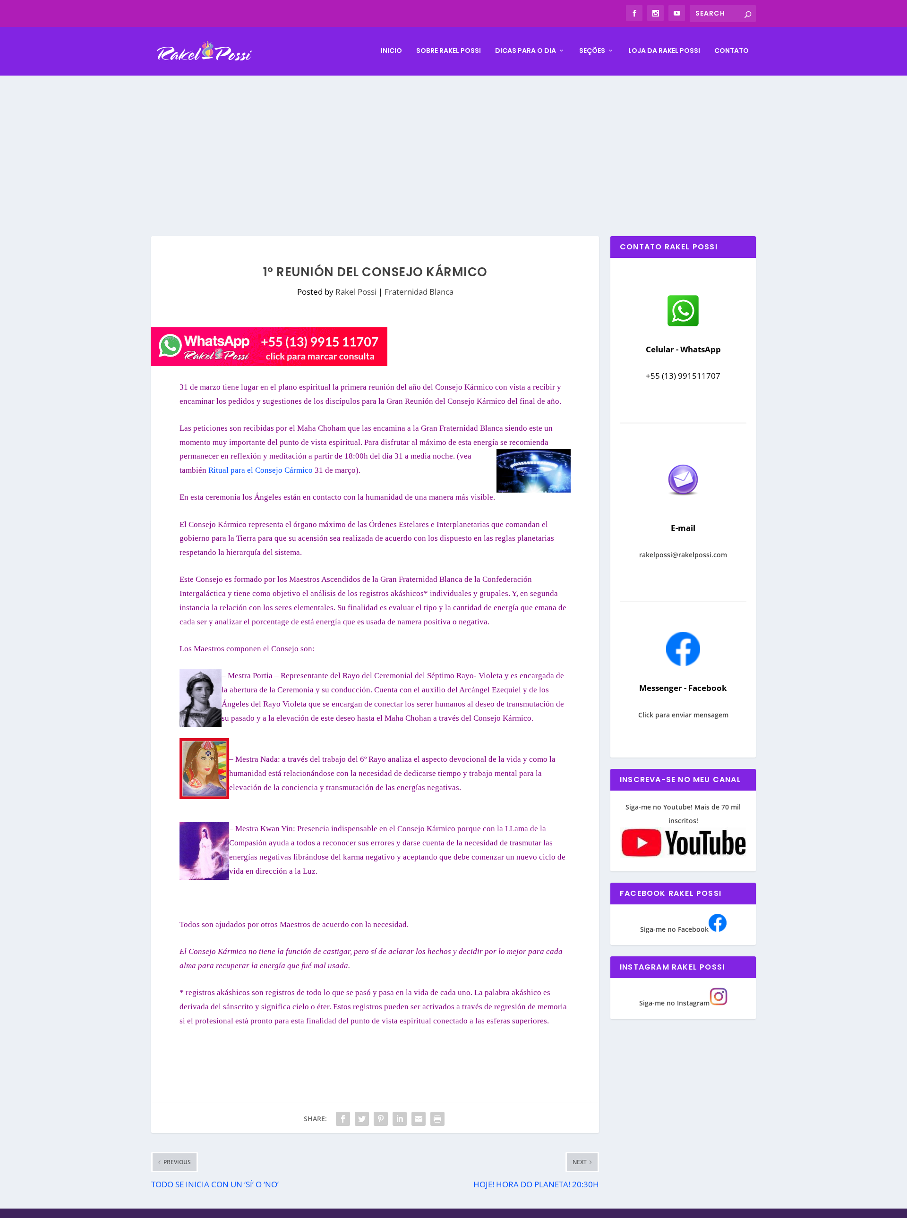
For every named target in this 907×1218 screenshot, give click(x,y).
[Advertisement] (453, 146)
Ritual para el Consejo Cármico (261, 470)
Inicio (391, 51)
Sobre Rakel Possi (448, 51)
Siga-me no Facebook (674, 929)
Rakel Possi (355, 291)
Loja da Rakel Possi (664, 51)
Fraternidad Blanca (419, 291)
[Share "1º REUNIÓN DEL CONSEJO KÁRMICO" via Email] (418, 1118)
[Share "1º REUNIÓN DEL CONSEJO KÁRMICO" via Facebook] (343, 1118)
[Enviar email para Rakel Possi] (683, 503)
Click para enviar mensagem (683, 714)
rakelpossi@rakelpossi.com (683, 554)
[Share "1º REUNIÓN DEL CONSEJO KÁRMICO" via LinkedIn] (399, 1118)
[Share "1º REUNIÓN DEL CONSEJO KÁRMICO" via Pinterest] (380, 1118)
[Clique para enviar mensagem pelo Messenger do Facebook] (683, 663)
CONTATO (731, 51)
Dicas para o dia (525, 51)
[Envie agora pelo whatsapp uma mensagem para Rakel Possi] (683, 325)
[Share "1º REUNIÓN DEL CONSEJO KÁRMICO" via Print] (437, 1118)
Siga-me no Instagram (674, 1002)
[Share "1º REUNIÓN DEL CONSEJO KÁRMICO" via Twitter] (361, 1118)
